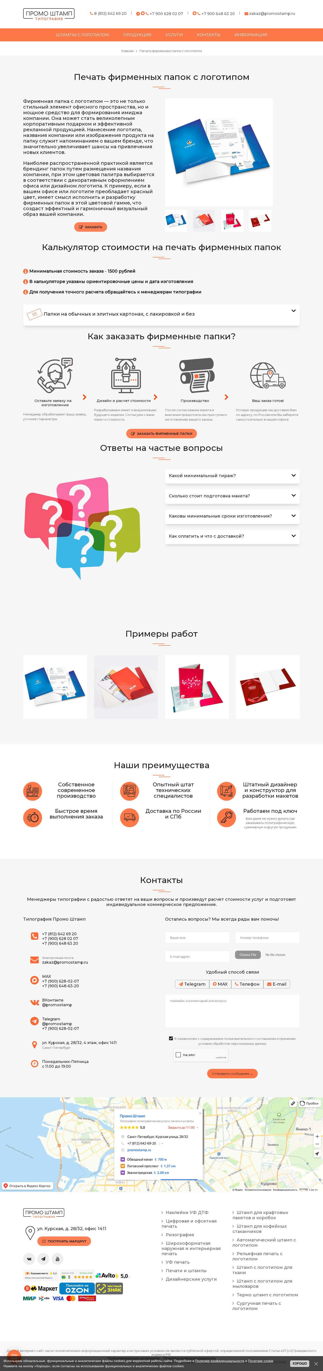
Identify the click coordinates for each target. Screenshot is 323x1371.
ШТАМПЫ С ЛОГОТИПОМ (82, 34)
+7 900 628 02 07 (166, 14)
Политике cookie (260, 1361)
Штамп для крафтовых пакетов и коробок (260, 1215)
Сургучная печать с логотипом (256, 1306)
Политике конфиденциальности (219, 1361)
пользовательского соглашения (250, 1038)
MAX (222, 984)
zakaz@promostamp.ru (271, 13)
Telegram (194, 984)
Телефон (249, 984)
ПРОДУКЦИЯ (137, 34)
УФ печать (177, 1262)
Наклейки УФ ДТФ (187, 1212)
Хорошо (299, 1363)
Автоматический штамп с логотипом (264, 1242)
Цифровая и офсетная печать (189, 1224)
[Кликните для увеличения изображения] (219, 152)
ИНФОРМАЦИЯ (251, 34)
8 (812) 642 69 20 (110, 13)
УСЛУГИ (174, 34)
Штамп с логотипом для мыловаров (262, 1284)
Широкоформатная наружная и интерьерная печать (191, 1248)
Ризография (179, 1234)
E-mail (278, 984)
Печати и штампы (186, 1270)
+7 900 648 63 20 (218, 14)
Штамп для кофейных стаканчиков (259, 1229)
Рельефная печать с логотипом (257, 1256)
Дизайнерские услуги (191, 1279)
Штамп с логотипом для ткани (262, 1270)
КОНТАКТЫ (208, 34)
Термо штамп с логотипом (267, 1294)
